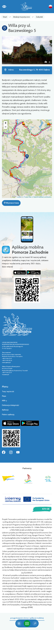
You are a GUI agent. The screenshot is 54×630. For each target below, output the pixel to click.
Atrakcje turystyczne (21, 17)
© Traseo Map (26, 197)
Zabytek (39, 17)
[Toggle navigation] (27, 623)
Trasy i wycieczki (8, 391)
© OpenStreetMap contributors (41, 197)
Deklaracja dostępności (10, 405)
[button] (5, 50)
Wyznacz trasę (12, 203)
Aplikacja (5, 410)
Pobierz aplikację (8, 415)
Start (5, 17)
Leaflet (19, 197)
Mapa (4, 396)
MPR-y (4, 401)
